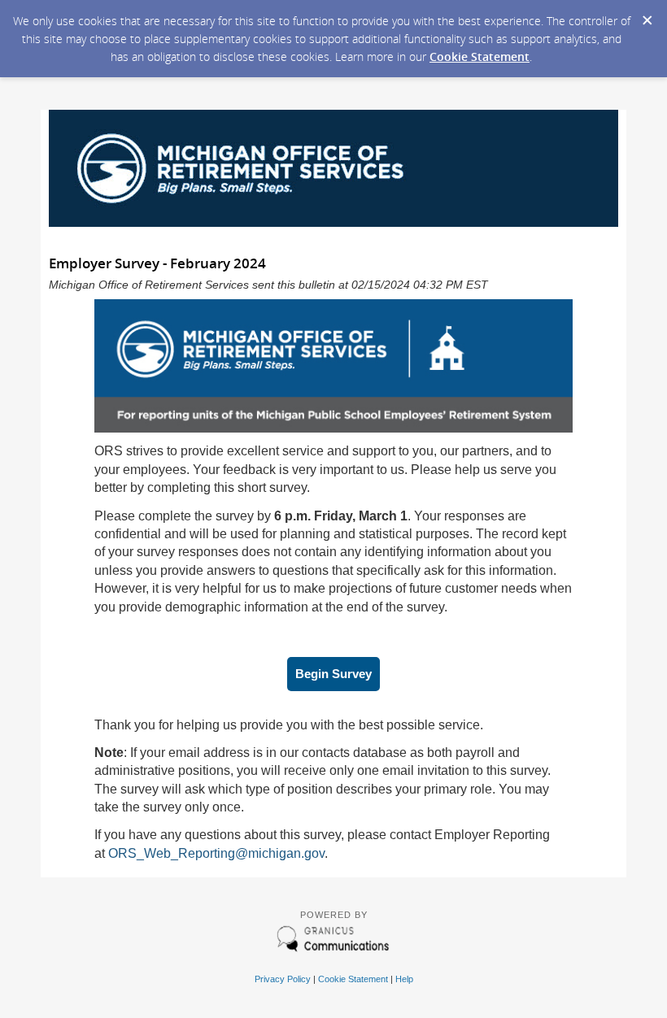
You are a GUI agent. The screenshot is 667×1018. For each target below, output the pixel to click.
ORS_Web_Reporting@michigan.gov (216, 853)
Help (404, 979)
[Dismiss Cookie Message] (646, 15)
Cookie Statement (479, 56)
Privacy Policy (283, 979)
